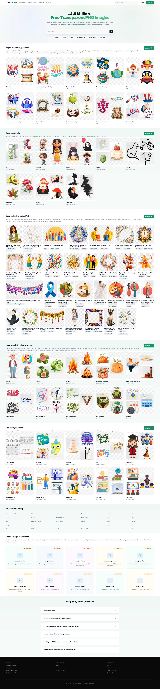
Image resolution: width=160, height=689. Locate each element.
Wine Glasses (27, 251)
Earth (7, 517)
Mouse (83, 521)
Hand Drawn (84, 517)
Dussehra (141, 276)
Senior (8, 381)
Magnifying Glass (36, 521)
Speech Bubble (85, 529)
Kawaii (98, 167)
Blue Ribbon (48, 306)
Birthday (38, 462)
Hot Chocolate (93, 37)
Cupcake (83, 513)
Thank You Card (123, 333)
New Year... (139, 248)
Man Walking (62, 306)
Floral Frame (127, 248)
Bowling (128, 416)
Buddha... (84, 248)
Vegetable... (25, 333)
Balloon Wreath (113, 276)
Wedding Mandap (11, 276)
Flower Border (60, 517)
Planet (58, 525)
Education (99, 497)
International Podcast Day (13, 122)
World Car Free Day (101, 87)
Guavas (38, 381)
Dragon (108, 513)
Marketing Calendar (11, 673)
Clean (11, 2)
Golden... (75, 276)
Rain (7, 529)
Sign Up (58, 668)
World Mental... (94, 248)
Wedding (68, 462)
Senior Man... (145, 306)
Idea (107, 517)
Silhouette (69, 202)
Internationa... (30, 276)
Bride (102, 304)
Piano (32, 525)
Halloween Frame (97, 331)
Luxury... (118, 248)
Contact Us (110, 673)
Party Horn (56, 276)
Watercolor (9, 202)
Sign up (150, 2)
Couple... (93, 276)
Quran (108, 525)
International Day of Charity (44, 87)
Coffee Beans (60, 513)
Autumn (57, 37)
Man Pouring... (79, 306)
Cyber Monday (10, 416)
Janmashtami (40, 122)
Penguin (8, 525)
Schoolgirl (69, 333)
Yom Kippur (9, 87)
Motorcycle (59, 521)
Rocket (58, 529)
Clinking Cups (29, 278)
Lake (7, 521)
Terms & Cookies (111, 670)
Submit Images (60, 670)
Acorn (64, 37)
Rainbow (33, 529)
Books (71, 37)
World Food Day (26, 331)
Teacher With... (11, 248)
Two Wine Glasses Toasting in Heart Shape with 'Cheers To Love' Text (32, 247)
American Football (11, 513)
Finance (33, 517)
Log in (142, 2)
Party (97, 462)
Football (48, 2)
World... (46, 248)
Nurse (108, 521)
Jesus (133, 517)
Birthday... (48, 276)
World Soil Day (100, 416)
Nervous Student (70, 331)
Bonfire (68, 381)
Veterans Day (145, 304)
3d (6, 167)
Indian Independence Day (133, 381)
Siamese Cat (108, 333)
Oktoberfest (129, 87)
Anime (68, 167)
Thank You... (122, 331)
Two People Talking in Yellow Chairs (99, 245)
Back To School (10, 497)
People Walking (55, 248)
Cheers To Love (28, 248)
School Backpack (81, 37)
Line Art (128, 167)
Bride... (96, 304)
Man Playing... (112, 306)
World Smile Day (70, 87)
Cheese (33, 513)
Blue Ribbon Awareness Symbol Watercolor (49, 302)
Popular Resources (11, 668)
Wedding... (103, 276)
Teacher (41, 2)
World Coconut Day (71, 122)
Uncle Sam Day (130, 122)
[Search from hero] (111, 31)
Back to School (32, 2)
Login (57, 665)
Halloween (22, 2)
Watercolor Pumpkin (102, 381)
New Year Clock (148, 248)
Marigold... (43, 331)
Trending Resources (11, 665)
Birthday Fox (123, 276)
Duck (133, 513)
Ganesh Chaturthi (101, 122)
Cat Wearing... (109, 331)
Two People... (104, 248)
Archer (148, 276)
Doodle (38, 202)
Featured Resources (11, 670)
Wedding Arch (10, 278)
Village (133, 529)
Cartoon (38, 167)
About (108, 665)
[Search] (137, 2)
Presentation (40, 497)
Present (83, 525)
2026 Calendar (10, 462)
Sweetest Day (130, 304)
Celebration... (123, 278)
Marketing (69, 497)
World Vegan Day (63, 304)
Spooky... (88, 331)
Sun (107, 529)
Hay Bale (102, 37)
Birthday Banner (19, 304)
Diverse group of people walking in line (54, 245)
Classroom (129, 497)
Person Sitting (10, 333)
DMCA (108, 668)
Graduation (129, 462)
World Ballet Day (40, 416)
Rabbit (133, 525)
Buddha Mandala (74, 248)
